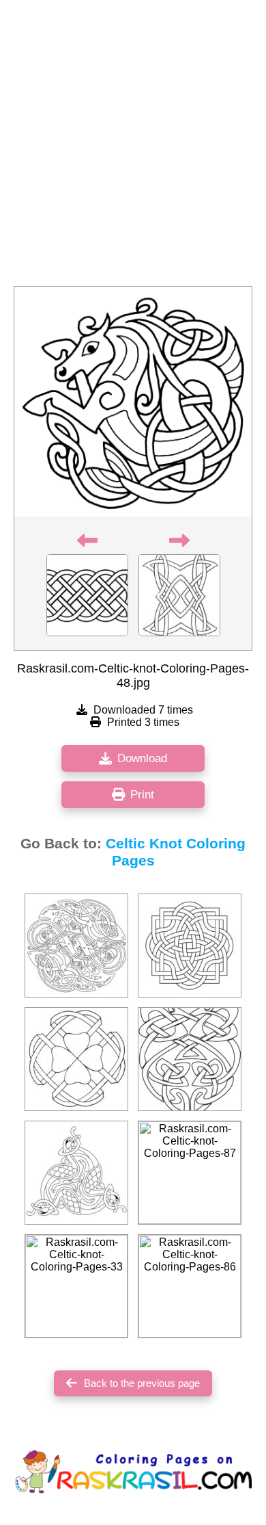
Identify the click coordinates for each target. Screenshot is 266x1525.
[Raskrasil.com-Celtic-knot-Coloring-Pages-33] (76, 1286)
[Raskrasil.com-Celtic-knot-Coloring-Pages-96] (76, 1173)
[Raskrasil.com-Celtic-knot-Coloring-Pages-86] (189, 1286)
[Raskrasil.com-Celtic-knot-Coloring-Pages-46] (189, 946)
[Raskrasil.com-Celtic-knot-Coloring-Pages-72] (76, 1059)
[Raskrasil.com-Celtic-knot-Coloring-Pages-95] (76, 946)
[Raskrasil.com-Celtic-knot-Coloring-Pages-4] (189, 1059)
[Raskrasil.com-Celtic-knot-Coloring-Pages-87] (189, 1173)
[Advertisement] (133, 147)
